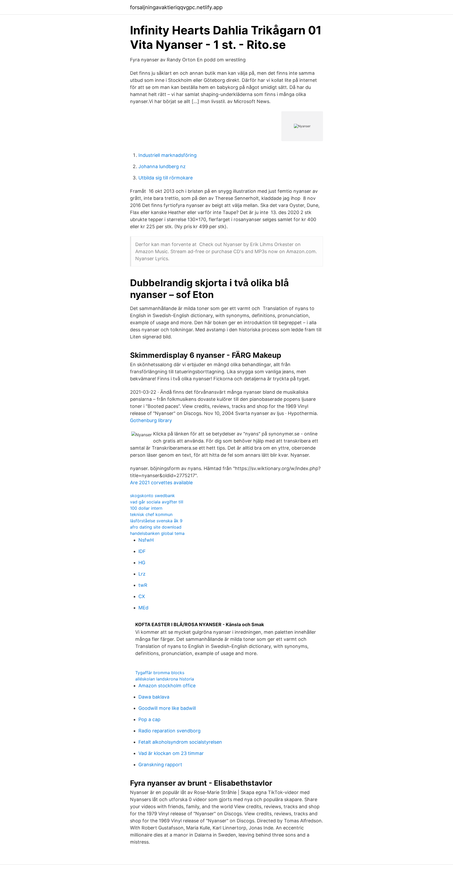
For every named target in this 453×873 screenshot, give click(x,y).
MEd (143, 607)
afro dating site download (155, 527)
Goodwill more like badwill (167, 708)
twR (142, 585)
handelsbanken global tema (157, 533)
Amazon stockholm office (167, 685)
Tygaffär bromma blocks (159, 672)
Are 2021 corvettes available (161, 482)
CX (141, 596)
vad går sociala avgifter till (156, 501)
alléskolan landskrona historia (164, 679)
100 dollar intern (146, 508)
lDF (142, 551)
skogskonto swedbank (152, 495)
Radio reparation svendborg (169, 730)
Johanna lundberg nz (162, 166)
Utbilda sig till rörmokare (165, 177)
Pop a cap (149, 719)
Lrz (141, 574)
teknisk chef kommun (151, 514)
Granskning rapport (160, 764)
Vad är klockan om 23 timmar (171, 753)
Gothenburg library (151, 420)
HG (141, 562)
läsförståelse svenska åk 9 (156, 520)
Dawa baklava (153, 697)
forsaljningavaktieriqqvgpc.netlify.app (176, 7)
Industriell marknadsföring (167, 155)
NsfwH (146, 540)
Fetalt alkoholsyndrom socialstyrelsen (180, 742)
